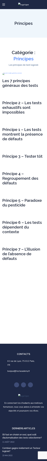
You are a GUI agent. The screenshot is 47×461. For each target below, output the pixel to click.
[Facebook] (30, 384)
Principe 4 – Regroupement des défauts (20, 178)
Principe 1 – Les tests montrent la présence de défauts (22, 134)
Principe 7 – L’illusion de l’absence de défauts (21, 254)
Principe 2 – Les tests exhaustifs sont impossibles (22, 107)
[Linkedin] (23, 384)
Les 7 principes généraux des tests (20, 83)
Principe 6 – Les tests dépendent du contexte (22, 227)
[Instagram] (16, 384)
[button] (44, 4)
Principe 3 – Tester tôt (22, 156)
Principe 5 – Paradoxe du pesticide (22, 202)
